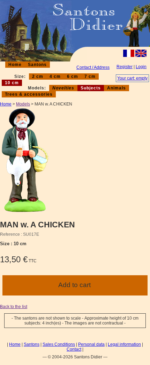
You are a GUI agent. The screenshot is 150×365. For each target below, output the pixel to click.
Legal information (124, 344)
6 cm (72, 76)
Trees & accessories (29, 94)
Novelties (63, 88)
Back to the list (13, 306)
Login (141, 66)
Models (23, 104)
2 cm (37, 76)
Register (125, 66)
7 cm (90, 76)
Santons (37, 64)
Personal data (91, 344)
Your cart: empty (132, 78)
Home (15, 64)
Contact (74, 349)
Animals (116, 88)
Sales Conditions (59, 344)
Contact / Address (93, 67)
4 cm (55, 76)
